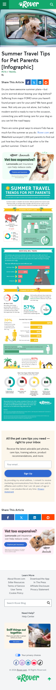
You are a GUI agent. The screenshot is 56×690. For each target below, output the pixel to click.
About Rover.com (16, 578)
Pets (3, 71)
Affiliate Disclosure (39, 585)
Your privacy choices (31, 655)
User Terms (16, 589)
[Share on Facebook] (28, 82)
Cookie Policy (16, 592)
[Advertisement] (28, 165)
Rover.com (43, 132)
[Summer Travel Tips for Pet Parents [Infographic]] (28, 28)
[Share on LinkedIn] (40, 82)
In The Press (40, 582)
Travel (12, 71)
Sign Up (28, 473)
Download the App (39, 578)
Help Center (28, 616)
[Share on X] (34, 82)
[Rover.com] (29, 5)
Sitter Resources (16, 582)
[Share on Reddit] (46, 82)
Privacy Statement (39, 589)
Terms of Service (16, 585)
